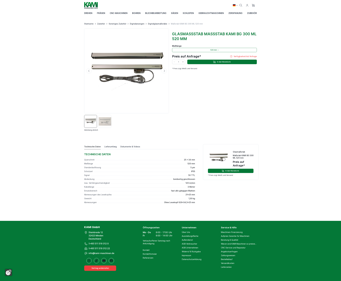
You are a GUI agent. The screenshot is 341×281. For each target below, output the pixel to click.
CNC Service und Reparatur (233, 248)
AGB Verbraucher (189, 244)
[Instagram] (89, 260)
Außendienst (187, 240)
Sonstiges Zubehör (117, 24)
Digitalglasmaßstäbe (157, 24)
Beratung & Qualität (229, 240)
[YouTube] (104, 260)
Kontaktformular (150, 254)
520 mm (213, 50)
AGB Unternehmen (190, 248)
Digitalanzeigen (137, 24)
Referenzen (148, 258)
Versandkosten (227, 263)
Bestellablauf (226, 259)
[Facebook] (111, 260)
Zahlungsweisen (228, 255)
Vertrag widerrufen (100, 268)
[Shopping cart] (253, 5)
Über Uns (186, 232)
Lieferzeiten (226, 267)
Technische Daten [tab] (92, 146)
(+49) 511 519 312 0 (99, 243)
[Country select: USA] (235, 5)
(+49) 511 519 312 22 (99, 248)
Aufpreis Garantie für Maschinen (235, 236)
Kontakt (146, 250)
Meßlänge (177, 46)
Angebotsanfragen (229, 251)
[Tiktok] (96, 260)
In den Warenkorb (224, 62)
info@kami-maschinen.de (101, 253)
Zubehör (101, 24)
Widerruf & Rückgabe (191, 251)
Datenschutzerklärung (191, 259)
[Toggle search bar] (241, 5)
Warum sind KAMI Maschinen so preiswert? (239, 244)
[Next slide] (164, 71)
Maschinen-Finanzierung (232, 232)
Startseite (89, 24)
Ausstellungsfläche (190, 236)
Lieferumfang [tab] (110, 146)
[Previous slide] (89, 71)
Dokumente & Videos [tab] (130, 146)
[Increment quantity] (183, 62)
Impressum (186, 255)
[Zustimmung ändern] (8, 272)
